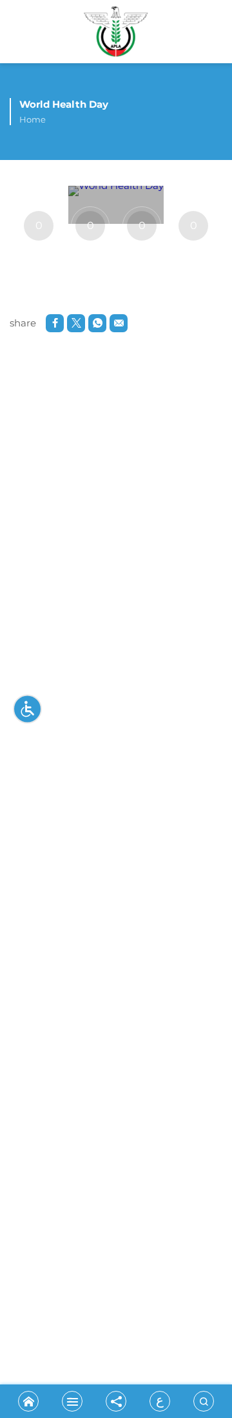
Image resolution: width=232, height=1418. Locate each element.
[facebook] (55, 323)
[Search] (203, 1401)
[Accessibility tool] (27, 709)
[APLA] (116, 34)
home (32, 119)
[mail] (119, 323)
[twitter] (76, 323)
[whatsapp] (97, 323)
